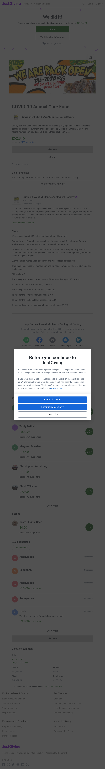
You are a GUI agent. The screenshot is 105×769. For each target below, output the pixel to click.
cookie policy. (56, 388)
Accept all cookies (52, 399)
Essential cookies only (52, 407)
